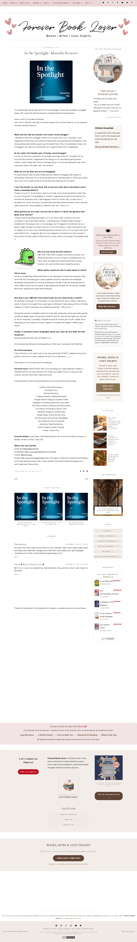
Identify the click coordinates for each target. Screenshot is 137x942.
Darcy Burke (106, 608)
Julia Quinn (114, 111)
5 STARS (107, 531)
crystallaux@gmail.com (29, 449)
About (87, 3)
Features (76, 3)
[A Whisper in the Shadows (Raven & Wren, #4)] (97, 607)
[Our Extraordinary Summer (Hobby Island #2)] (97, 595)
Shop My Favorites (68, 814)
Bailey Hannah (106, 584)
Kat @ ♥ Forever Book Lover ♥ (29, 564)
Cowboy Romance (107, 536)
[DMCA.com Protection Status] (68, 938)
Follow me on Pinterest (28, 772)
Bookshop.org (100, 336)
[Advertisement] (51, 628)
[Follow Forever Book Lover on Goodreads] (113, 3)
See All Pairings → (108, 252)
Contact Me (68, 824)
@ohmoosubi (26, 455)
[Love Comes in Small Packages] (97, 618)
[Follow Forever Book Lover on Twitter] (127, 3)
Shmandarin (20, 544)
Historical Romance (107, 541)
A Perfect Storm (45, 735)
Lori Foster (105, 619)
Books (12, 3)
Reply (16, 557)
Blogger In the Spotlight (28, 471)
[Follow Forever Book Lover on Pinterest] (103, 3)
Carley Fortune (106, 630)
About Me (68, 819)
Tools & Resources (60, 3)
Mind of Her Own (109, 735)
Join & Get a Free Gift (108, 387)
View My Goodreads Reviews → (109, 796)
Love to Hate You (65, 735)
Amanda (19, 568)
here (76, 461)
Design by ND (128, 931)
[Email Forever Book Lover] (122, 3)
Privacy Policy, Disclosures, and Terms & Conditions (68, 929)
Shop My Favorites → (108, 306)
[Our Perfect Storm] (97, 629)
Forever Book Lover (19, 931)
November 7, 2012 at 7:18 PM (77, 544)
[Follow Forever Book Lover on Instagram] (108, 3)
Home (5, 3)
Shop (46, 3)
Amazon (114, 334)
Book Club (24, 3)
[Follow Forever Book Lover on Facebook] (117, 3)
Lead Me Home (27, 735)
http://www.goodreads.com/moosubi (40, 452)
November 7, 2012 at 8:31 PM (77, 564)
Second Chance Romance (107, 556)
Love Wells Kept (106, 581)
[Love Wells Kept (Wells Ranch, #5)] (97, 586)
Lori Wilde (105, 596)
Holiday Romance (107, 546)
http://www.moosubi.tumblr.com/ (35, 458)
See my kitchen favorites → (107, 147)
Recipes (36, 3)
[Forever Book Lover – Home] (68, 26)
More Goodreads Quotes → (114, 117)
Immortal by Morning (87, 735)
